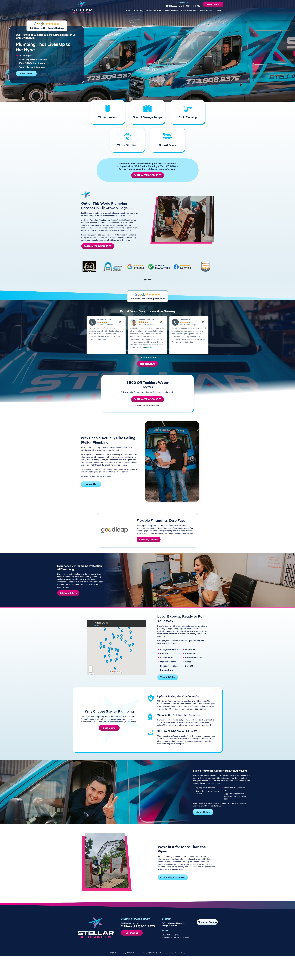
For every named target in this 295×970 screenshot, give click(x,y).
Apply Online (203, 812)
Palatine (164, 654)
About (128, 10)
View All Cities (167, 677)
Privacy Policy (180, 953)
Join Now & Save (68, 593)
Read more (147, 347)
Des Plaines (191, 654)
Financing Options (148, 539)
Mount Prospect (168, 662)
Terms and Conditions (167, 953)
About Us (91, 484)
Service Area (206, 10)
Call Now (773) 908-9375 (183, 5)
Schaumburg (166, 670)
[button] (139, 357)
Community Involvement (172, 877)
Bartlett (189, 666)
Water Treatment (189, 10)
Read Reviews (147, 363)
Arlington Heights (169, 649)
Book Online (213, 4)
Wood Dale (190, 649)
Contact (218, 10)
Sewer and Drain (153, 10)
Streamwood (166, 658)
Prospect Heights (169, 666)
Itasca (188, 662)
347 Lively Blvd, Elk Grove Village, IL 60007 (173, 924)
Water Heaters (171, 10)
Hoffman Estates (193, 658)
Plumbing (138, 10)
